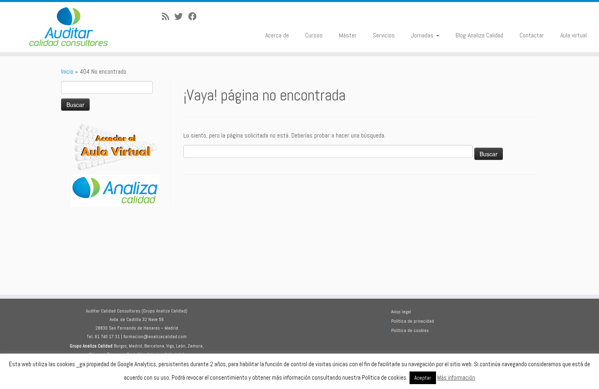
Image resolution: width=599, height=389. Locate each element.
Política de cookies (410, 330)
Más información (456, 377)
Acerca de (277, 35)
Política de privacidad (412, 321)
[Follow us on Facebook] (195, 16)
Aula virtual (573, 35)
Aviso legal (401, 312)
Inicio (67, 71)
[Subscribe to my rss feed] (168, 16)
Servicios (384, 35)
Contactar (532, 35)
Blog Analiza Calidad (479, 35)
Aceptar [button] (422, 377)
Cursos (314, 35)
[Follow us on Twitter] (181, 16)
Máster (348, 35)
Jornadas (423, 35)
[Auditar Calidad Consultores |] (69, 27)
